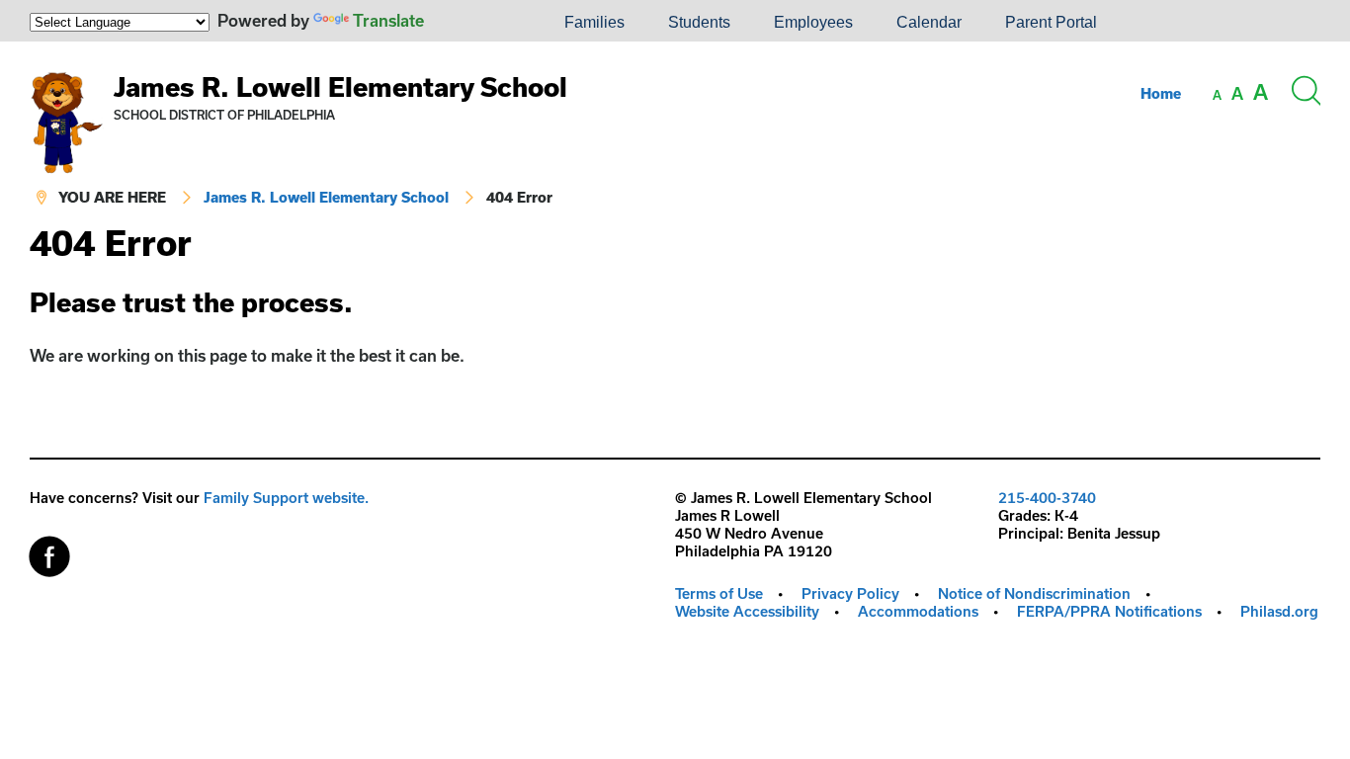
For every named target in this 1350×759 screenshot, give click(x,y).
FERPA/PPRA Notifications (1109, 611)
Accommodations (918, 611)
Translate (388, 20)
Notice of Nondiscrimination (1034, 593)
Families (594, 22)
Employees (813, 22)
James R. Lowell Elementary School (340, 86)
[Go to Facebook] (49, 551)
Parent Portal (1051, 22)
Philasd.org (1279, 611)
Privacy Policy (850, 593)
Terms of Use (719, 593)
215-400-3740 (1047, 497)
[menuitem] (475, 23)
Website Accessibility (747, 611)
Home (1160, 93)
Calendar (929, 22)
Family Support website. (286, 497)
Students (699, 22)
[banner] (675, 133)
